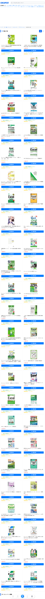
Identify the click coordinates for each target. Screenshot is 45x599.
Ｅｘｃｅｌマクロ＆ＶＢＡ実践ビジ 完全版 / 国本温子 (11, 492)
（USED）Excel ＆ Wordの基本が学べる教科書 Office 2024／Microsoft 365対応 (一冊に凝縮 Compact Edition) (33, 46)
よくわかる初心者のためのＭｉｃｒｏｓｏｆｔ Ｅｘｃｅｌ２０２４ (33, 91)
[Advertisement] (22, 17)
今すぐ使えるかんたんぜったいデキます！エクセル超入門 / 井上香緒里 (33, 249)
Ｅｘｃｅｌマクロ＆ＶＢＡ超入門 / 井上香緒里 (10, 559)
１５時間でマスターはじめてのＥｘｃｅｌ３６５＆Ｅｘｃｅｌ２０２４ (11, 135)
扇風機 (32, 6)
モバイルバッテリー (30, 5)
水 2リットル (25, 6)
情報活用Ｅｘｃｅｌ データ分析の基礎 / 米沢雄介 (11, 249)
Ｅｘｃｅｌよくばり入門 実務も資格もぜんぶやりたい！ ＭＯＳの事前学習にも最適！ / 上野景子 (11, 361)
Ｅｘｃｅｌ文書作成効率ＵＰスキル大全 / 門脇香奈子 (33, 204)
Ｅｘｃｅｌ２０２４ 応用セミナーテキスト (10, 383)
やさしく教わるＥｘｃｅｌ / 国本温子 (8, 426)
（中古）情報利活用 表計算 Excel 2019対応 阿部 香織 (33, 316)
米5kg (16, 5)
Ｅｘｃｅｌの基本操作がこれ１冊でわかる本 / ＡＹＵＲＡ (11, 204)
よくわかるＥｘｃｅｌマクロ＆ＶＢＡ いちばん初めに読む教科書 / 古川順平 (11, 515)
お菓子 (19, 5)
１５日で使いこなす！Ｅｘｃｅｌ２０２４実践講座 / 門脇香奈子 (33, 182)
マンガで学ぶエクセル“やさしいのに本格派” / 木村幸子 (34, 559)
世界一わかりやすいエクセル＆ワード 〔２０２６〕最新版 (33, 426)
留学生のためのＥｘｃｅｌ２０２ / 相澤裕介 (32, 448)
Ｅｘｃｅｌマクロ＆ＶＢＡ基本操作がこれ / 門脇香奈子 (11, 294)
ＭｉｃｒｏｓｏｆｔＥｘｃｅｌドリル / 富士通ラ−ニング (11, 68)
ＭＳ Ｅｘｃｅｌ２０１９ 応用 (30, 67)
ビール (5, 6)
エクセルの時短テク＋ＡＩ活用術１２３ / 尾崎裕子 (33, 135)
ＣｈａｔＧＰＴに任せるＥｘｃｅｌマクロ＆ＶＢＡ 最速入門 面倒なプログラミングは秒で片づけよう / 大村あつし (33, 113)
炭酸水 (14, 5)
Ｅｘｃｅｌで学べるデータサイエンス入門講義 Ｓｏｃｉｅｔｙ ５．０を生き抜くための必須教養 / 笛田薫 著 (33, 582)
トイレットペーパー (10, 6)
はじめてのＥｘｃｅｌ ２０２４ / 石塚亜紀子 (10, 113)
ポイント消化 (20, 6)
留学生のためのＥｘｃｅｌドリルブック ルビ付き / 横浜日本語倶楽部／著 (33, 515)
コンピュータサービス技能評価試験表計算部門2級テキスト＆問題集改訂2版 (11, 46)
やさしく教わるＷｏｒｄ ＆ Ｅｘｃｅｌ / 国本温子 (33, 492)
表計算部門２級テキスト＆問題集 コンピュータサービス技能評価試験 (11, 271)
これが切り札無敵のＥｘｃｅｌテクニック (32, 405)
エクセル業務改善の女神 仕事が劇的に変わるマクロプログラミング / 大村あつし (11, 227)
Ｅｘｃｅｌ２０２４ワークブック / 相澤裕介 (10, 448)
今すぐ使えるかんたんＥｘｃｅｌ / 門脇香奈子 (33, 158)
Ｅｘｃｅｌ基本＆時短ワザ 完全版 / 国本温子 (33, 360)
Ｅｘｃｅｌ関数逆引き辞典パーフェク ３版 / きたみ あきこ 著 (11, 158)
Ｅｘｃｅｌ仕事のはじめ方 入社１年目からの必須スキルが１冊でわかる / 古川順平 (33, 537)
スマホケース (24, 5)
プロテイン (36, 5)
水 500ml (29, 6)
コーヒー (15, 6)
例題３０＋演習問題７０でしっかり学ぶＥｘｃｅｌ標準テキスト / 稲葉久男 (33, 383)
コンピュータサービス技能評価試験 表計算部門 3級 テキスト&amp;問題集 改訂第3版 (11, 338)
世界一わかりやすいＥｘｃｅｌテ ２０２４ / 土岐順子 (33, 338)
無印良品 (42, 6)
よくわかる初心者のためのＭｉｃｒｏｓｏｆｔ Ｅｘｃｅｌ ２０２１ (11, 470)
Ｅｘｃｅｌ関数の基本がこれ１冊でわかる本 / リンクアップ (11, 91)
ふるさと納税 (8, 5)
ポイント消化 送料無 (37, 6)
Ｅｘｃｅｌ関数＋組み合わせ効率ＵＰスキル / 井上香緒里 (33, 470)
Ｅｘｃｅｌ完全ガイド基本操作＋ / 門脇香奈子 (10, 405)
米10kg (39, 5)
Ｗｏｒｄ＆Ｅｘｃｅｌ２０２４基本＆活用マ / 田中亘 (33, 227)
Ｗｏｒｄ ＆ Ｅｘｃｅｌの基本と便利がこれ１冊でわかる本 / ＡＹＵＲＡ (11, 537)
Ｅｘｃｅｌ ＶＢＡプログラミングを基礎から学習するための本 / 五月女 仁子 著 (11, 182)
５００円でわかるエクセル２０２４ (31, 293)
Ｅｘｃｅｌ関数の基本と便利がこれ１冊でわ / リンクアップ (11, 582)
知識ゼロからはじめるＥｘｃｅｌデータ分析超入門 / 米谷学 (11, 316)
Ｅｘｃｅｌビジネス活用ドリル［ (30, 271)
